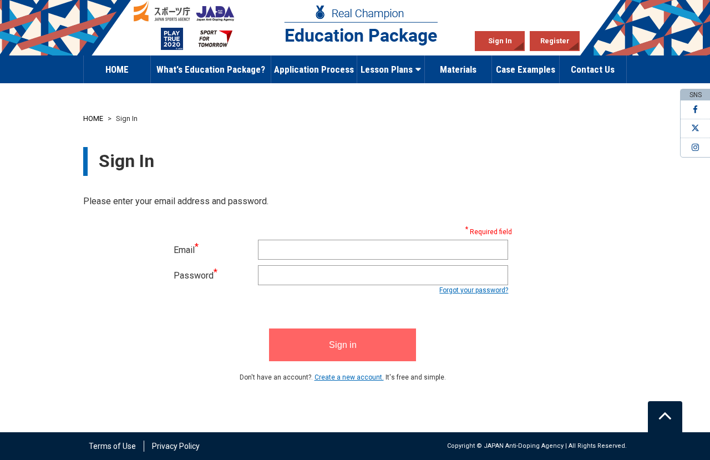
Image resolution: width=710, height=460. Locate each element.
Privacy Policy (176, 446)
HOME (117, 69)
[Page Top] (665, 416)
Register (555, 41)
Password (195, 275)
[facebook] (695, 109)
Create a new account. (349, 377)
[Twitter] (695, 128)
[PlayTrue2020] (162, 39)
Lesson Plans (387, 69)
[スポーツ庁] (162, 11)
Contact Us (593, 69)
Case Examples (525, 69)
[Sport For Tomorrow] (215, 39)
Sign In (500, 41)
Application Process (314, 69)
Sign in (343, 345)
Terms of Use (112, 446)
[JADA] (215, 11)
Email (186, 250)
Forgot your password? (473, 290)
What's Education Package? (210, 69)
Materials (458, 69)
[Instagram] (695, 147)
